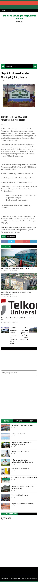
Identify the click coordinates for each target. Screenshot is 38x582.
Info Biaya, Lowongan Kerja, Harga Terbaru (19, 17)
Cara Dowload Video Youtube (20, 469)
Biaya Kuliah (11, 236)
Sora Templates (16, 578)
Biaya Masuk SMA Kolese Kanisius (22, 425)
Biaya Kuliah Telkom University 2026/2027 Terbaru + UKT (17, 319)
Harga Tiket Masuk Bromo (19, 495)
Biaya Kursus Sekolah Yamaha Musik (22, 504)
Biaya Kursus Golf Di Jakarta (20, 451)
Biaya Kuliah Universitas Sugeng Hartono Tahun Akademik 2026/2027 (16, 293)
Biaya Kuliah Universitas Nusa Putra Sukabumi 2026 (17, 268)
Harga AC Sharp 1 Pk (18, 434)
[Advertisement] (19, 43)
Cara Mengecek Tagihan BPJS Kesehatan (24, 477)
